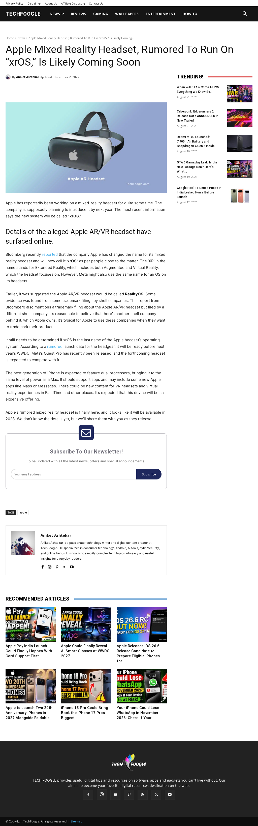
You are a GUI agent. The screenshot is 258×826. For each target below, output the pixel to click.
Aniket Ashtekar (27, 77)
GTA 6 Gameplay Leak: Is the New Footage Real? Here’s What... (197, 167)
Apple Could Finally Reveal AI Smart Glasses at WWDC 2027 (85, 651)
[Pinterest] (63, 90)
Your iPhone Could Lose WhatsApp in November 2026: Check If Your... (138, 712)
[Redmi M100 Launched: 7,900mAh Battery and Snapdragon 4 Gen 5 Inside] (239, 143)
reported (50, 254)
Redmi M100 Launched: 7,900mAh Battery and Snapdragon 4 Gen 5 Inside (196, 141)
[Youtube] (72, 566)
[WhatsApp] (75, 90)
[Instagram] (50, 566)
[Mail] (115, 795)
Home (10, 38)
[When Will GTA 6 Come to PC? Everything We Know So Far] (239, 93)
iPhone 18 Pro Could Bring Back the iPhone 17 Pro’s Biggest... (84, 712)
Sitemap (76, 821)
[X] (52, 90)
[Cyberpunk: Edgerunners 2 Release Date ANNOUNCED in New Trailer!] (239, 118)
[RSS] (143, 795)
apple (23, 512)
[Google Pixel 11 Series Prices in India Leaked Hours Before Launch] (239, 194)
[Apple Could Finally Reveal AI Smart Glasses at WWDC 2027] (86, 624)
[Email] (87, 90)
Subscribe (149, 474)
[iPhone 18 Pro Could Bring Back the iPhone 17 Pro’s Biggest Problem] (86, 686)
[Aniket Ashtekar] (9, 76)
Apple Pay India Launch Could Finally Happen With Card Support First (29, 651)
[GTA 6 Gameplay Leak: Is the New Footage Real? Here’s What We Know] (239, 169)
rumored (54, 346)
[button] (244, 13)
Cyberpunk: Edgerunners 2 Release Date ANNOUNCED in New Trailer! (197, 116)
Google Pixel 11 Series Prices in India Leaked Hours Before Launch (199, 192)
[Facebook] (40, 90)
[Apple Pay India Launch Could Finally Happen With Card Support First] (31, 624)
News (21, 38)
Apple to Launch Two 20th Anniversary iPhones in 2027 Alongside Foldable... (29, 712)
